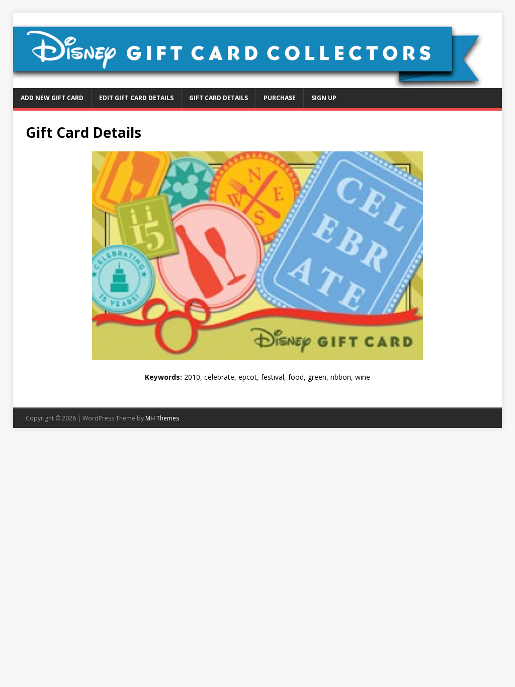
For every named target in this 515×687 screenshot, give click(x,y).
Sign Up (323, 98)
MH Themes (162, 418)
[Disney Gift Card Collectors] (257, 82)
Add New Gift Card (52, 98)
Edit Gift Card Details (136, 98)
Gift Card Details (218, 98)
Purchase (280, 98)
